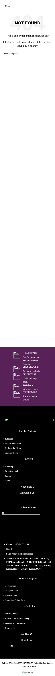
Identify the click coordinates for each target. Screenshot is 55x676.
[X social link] (24, 2)
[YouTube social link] (30, 2)
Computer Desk (11, 590)
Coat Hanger (10, 586)
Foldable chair (11, 595)
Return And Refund (14, 618)
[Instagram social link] (27, 2)
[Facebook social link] (21, 2)
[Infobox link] (27, 359)
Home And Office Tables (15, 600)
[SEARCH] (50, 53)
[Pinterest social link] (33, 2)
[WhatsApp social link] (27, 500)
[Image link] (29, 422)
